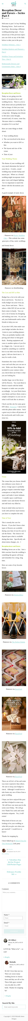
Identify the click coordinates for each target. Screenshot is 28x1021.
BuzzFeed (18, 689)
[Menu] (2, 4)
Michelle (10, 849)
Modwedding (18, 595)
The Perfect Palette (18, 642)
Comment (5, 889)
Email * (6, 923)
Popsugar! (13, 407)
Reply (7, 957)
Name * (6, 915)
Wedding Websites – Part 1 (11, 45)
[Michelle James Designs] (13, 4)
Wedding (6, 853)
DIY (3, 853)
